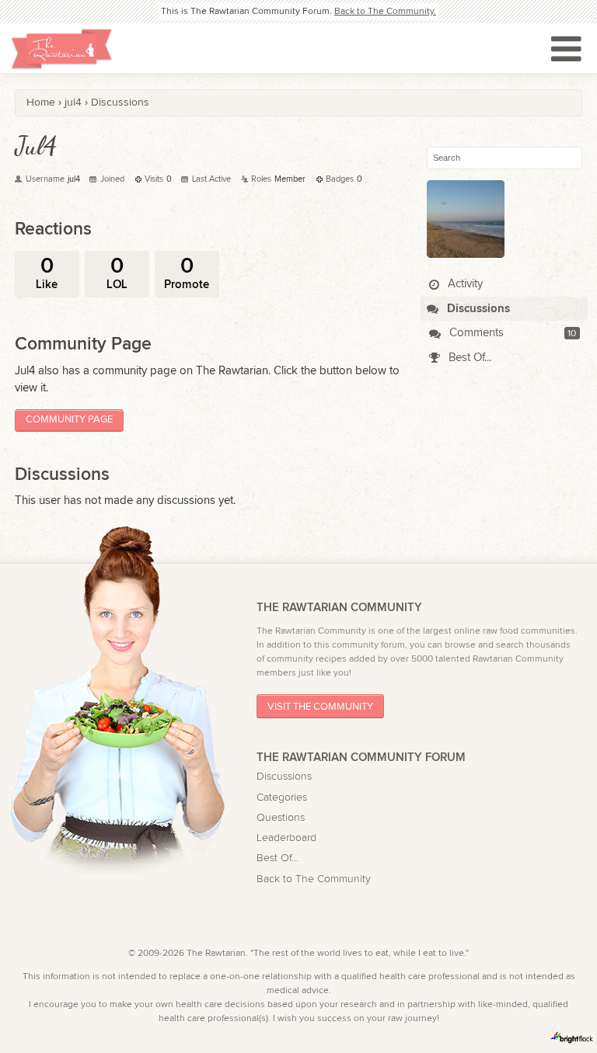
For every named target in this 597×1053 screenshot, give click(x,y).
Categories (282, 797)
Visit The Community (320, 706)
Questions (281, 817)
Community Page (69, 420)
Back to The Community (314, 879)
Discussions (477, 308)
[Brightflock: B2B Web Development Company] (572, 1037)
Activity (464, 283)
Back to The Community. (385, 10)
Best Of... (468, 357)
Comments (475, 332)
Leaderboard (286, 838)
